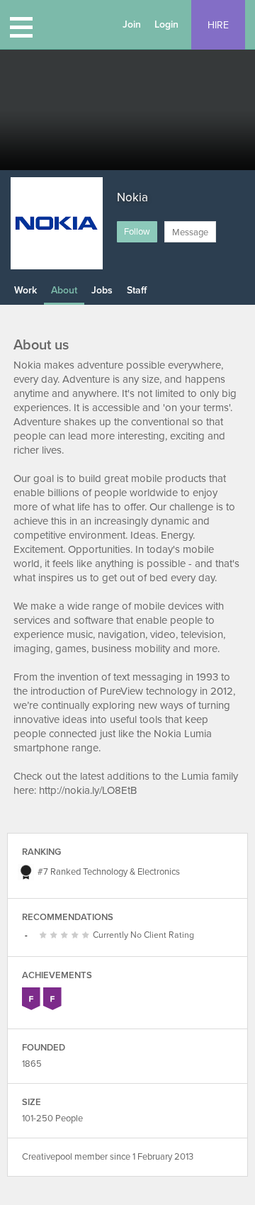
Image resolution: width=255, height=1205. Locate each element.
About (64, 290)
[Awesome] (87, 935)
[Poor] (45, 935)
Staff (137, 290)
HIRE (218, 25)
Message (190, 232)
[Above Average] (66, 935)
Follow (137, 231)
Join (132, 24)
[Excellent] (77, 935)
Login (166, 24)
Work (25, 290)
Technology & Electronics (131, 872)
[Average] (55, 935)
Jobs (102, 290)
